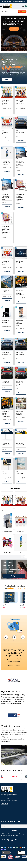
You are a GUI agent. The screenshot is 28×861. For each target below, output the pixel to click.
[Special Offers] (22, 11)
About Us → (7, 78)
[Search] (2, 11)
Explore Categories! (13, 479)
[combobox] (10, 11)
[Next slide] (24, 546)
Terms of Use (20, 835)
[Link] (13, 559)
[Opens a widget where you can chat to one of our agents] (6, 853)
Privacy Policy (12, 835)
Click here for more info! (13, 654)
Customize (6, 109)
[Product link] (7, 90)
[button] (21, 853)
